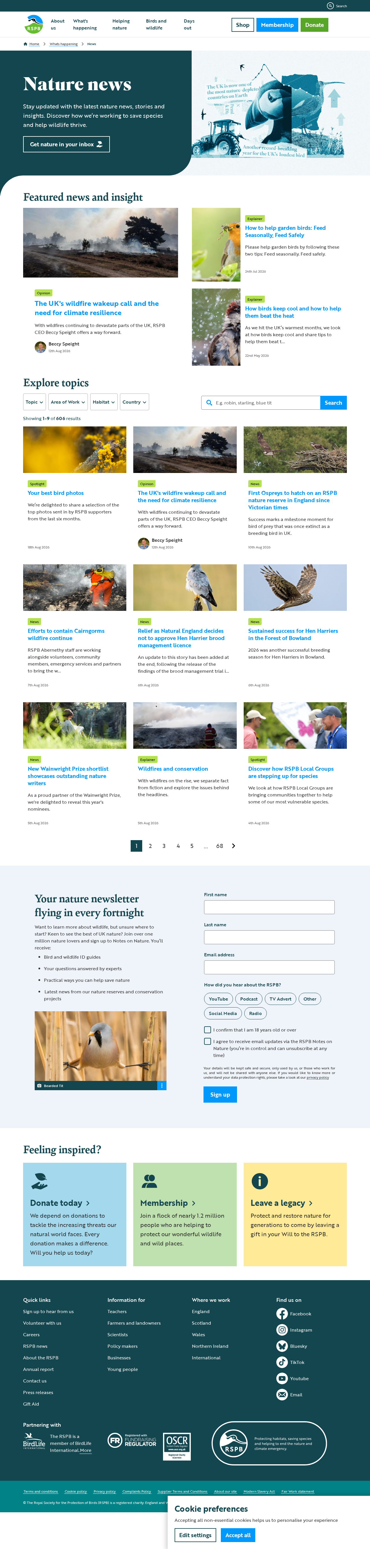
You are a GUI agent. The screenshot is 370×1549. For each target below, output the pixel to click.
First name (215, 894)
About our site (225, 1491)
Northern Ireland (210, 1346)
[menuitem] (58, 24)
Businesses (119, 1357)
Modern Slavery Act (259, 1491)
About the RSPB (40, 1357)
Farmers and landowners (134, 1322)
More (85, 1450)
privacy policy (318, 1077)
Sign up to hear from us (48, 1311)
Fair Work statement (298, 1491)
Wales (198, 1334)
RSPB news (35, 1346)
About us (57, 24)
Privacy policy (105, 1491)
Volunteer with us (42, 1322)
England (201, 1311)
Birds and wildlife (156, 24)
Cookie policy (76, 1491)
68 (219, 845)
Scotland (201, 1322)
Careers (31, 1334)
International (206, 1357)
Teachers (117, 1311)
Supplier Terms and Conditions (182, 1491)
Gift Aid (31, 1403)
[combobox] (34, 401)
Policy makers (123, 1346)
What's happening (85, 24)
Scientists (118, 1334)
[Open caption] (161, 1085)
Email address (219, 954)
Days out (189, 24)
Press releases (38, 1392)
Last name (215, 924)
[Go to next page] (233, 846)
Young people (123, 1369)
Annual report (38, 1369)
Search (341, 5)
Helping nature (121, 24)
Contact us (35, 1380)
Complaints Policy (137, 1491)
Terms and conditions (41, 1491)
